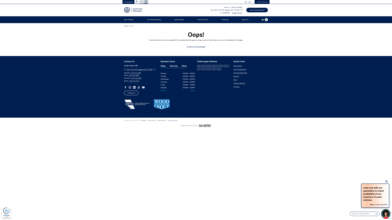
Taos (214, 69)
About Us (236, 76)
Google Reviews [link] (237, 13)
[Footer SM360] (205, 125)
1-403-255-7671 (134, 81)
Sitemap (143, 120)
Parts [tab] (184, 66)
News (235, 80)
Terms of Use (151, 120)
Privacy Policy (162, 120)
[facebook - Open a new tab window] (125, 87)
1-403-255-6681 (236, 7)
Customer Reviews (239, 83)
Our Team (236, 86)
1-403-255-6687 (136, 78)
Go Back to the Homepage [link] (196, 47)
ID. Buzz (226, 66)
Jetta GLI (208, 69)
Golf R (220, 66)
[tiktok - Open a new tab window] (139, 87)
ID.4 (199, 69)
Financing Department (240, 73)
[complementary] (6, 212)
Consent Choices (172, 120)
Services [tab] (174, 66)
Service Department (239, 69)
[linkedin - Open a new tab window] (134, 87)
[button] (128, 2)
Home (126, 26)
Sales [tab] (163, 66)
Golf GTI (215, 66)
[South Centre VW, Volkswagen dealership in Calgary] (133, 10)
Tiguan (219, 69)
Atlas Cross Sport (206, 66)
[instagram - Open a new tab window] (130, 87)
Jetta (203, 69)
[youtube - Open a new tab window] (143, 87)
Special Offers (237, 66)
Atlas (199, 66)
